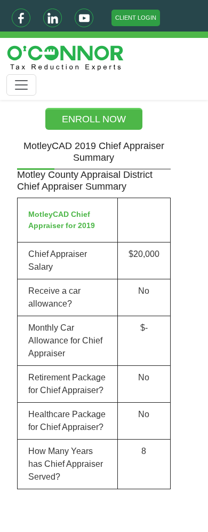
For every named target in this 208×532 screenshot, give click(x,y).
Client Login (135, 17)
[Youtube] (84, 18)
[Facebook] (21, 18)
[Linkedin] (52, 18)
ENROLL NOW (94, 119)
